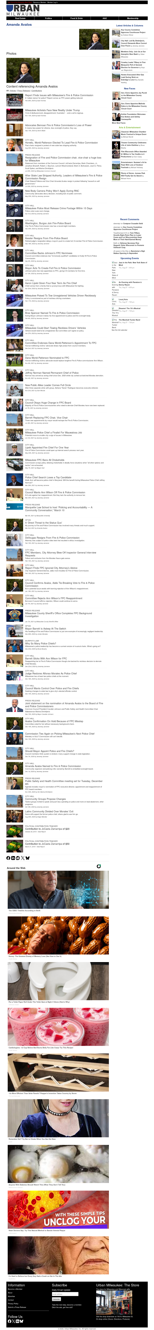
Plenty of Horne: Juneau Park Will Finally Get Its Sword (133, 174)
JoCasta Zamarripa (52, 828)
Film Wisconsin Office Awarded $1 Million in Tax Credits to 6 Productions (134, 154)
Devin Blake (41, 130)
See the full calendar (119, 330)
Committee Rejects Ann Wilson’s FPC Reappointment (53, 598)
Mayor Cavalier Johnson (45, 714)
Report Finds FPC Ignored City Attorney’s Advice (51, 568)
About (10, 1292)
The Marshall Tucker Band (129, 320)
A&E (105, 18)
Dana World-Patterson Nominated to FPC (47, 357)
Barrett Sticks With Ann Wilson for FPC (46, 658)
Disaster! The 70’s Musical (129, 308)
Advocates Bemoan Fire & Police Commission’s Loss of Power (58, 125)
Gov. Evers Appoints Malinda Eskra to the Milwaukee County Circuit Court (134, 106)
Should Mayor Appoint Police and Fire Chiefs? (49, 751)
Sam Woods (41, 390)
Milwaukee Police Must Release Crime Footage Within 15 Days (58, 208)
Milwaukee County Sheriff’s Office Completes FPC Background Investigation (58, 614)
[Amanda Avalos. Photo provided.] (22, 70)
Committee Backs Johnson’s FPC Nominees (48, 253)
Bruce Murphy (42, 649)
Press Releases (23, 90)
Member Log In (52, 2)
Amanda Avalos (19, 24)
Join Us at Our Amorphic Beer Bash (20, 2)
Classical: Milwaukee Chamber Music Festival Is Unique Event (133, 132)
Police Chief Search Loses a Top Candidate (48, 477)
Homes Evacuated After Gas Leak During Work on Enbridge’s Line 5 (132, 77)
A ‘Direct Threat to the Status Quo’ (43, 522)
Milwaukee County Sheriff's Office (47, 621)
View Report (42, 832)
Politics (48, 18)
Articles (13, 90)
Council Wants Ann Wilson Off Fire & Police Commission (55, 492)
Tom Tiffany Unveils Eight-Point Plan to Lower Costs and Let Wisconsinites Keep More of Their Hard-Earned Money (127, 236)
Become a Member (15, 1289)
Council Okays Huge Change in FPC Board (48, 402)
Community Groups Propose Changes (45, 799)
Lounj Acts (123, 299)
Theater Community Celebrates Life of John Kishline (133, 143)
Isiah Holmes (41, 100)
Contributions (37, 90)
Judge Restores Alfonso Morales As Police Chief (51, 673)
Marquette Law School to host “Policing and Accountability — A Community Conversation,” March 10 (58, 508)
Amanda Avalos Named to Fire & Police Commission (53, 766)
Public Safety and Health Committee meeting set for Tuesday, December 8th (64, 782)
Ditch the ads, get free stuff (62, 1307)
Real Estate (20, 18)
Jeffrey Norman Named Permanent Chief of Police (52, 372)
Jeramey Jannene (43, 148)
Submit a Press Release (17, 1307)
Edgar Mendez (42, 817)
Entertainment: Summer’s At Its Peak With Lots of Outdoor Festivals (134, 165)
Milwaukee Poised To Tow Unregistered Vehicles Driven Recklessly (60, 295)
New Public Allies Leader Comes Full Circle (48, 385)
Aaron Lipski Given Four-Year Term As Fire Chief (51, 283)
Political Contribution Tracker (41, 826)
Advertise (11, 1296)
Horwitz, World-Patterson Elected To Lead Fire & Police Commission (61, 142)
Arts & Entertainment (130, 127)
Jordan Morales (42, 634)
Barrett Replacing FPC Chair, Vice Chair (46, 417)
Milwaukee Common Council (46, 171)
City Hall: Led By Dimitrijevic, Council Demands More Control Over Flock (134, 43)
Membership (132, 18)
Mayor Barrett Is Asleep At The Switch (45, 628)
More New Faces (118, 123)
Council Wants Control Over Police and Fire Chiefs (52, 688)
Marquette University (43, 516)
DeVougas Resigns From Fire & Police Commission (52, 537)
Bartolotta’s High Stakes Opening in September (129, 252)
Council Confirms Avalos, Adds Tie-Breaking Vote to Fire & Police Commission (60, 584)
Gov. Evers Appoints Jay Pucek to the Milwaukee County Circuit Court (134, 95)
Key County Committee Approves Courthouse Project (133, 31)
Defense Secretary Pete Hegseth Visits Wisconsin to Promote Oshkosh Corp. (128, 245)
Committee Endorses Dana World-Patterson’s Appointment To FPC (60, 343)
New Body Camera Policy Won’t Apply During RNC (52, 190)
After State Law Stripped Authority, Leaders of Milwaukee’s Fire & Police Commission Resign (63, 177)
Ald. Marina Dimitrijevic (44, 792)
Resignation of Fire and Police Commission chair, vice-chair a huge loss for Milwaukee (63, 159)
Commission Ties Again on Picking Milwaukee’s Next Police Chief (59, 733)
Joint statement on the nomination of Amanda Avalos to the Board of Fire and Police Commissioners (64, 704)
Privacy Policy (13, 1303)
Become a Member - (40, 2)
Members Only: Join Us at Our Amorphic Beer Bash (133, 52)
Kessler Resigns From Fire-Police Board (46, 238)
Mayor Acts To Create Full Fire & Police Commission (53, 268)
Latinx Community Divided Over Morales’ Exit (49, 811)
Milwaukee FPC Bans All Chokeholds (44, 460)
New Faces (129, 88)
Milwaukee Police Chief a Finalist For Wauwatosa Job (53, 432)
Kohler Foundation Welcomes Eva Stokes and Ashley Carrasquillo (133, 116)
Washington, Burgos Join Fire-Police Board (48, 223)
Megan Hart (40, 468)
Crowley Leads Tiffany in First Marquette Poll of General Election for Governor (133, 65)
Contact (11, 1300)
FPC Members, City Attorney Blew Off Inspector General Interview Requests (60, 554)
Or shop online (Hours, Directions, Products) (113, 1319)
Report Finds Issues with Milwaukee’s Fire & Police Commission (59, 95)
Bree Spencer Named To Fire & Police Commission (52, 313)
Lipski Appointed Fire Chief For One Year (47, 447)
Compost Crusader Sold (133, 223)
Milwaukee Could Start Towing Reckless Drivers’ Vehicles (55, 328)
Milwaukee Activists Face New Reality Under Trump (52, 110)
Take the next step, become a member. (67, 1305)
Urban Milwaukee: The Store (117, 1284)
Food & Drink (77, 18)
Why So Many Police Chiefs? (40, 643)
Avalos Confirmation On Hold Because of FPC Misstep (54, 721)
